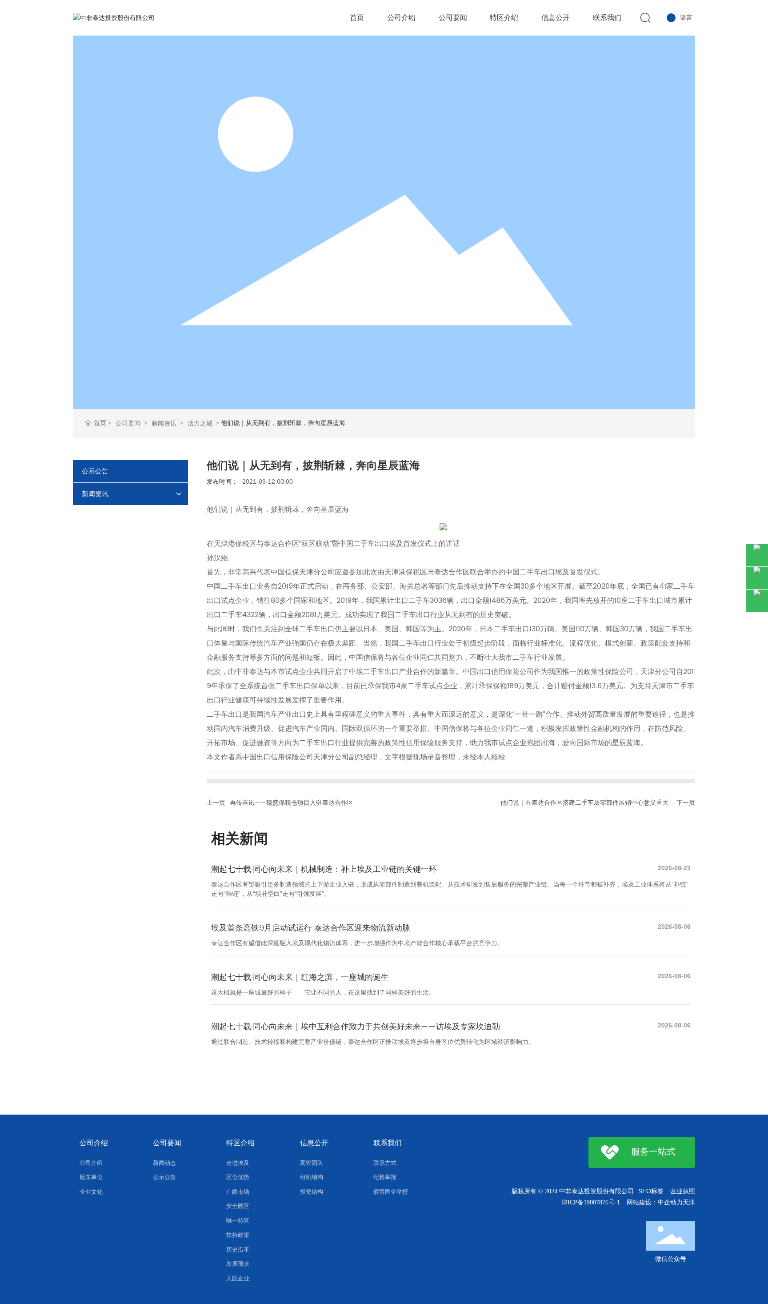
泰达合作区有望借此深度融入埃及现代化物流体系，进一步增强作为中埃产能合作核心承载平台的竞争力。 (357, 943)
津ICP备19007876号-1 (590, 1202)
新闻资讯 (164, 423)
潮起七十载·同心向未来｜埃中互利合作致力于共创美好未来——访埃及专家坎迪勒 (355, 1026)
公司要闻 (128, 423)
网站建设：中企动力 (655, 1202)
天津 (689, 1202)
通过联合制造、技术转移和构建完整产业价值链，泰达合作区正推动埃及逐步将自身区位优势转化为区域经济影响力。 (373, 1041)
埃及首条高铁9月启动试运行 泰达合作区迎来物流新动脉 (310, 928)
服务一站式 (653, 1152)
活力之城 (200, 423)
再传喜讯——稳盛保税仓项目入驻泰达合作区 (291, 803)
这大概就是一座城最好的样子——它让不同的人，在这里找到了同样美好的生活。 (323, 992)
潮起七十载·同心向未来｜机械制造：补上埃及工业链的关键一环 (324, 869)
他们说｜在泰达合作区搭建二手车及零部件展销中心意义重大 (584, 803)
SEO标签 (651, 1191)
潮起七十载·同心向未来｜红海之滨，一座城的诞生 (300, 977)
